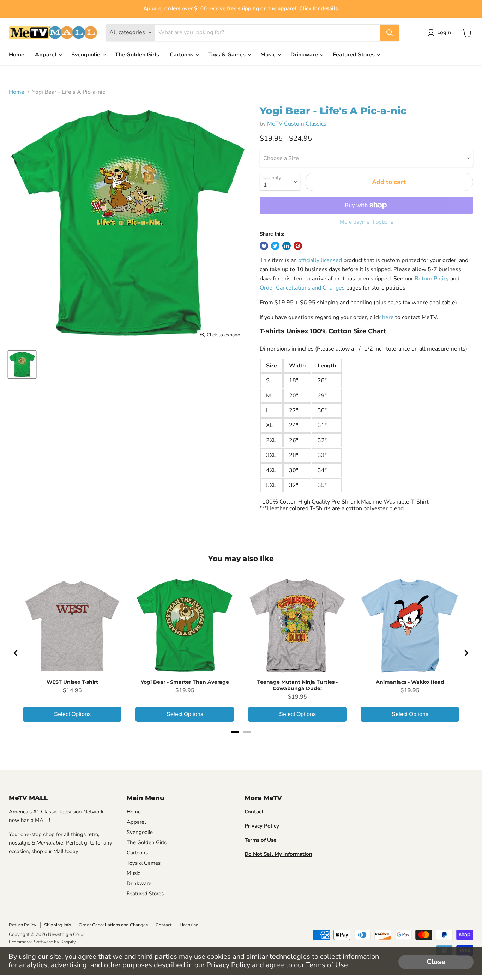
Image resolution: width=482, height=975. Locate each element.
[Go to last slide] (16, 653)
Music (268, 55)
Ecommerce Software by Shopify (42, 942)
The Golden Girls (137, 55)
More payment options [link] (366, 222)
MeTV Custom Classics (296, 124)
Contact (164, 925)
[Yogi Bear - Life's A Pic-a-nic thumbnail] (22, 364)
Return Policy (432, 278)
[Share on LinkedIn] (286, 246)
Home (16, 55)
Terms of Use (327, 965)
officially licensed (320, 260)
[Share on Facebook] (264, 246)
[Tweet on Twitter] (275, 246)
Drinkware (304, 55)
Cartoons (182, 55)
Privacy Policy (228, 965)
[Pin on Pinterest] (298, 246)
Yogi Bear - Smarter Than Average (185, 682)
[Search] (389, 33)
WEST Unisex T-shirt (72, 682)
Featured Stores (354, 55)
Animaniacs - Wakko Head (410, 682)
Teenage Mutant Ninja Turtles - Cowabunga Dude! (297, 685)
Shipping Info (57, 925)
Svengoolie (86, 55)
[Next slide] (466, 653)
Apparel (46, 55)
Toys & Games (227, 55)
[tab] (235, 732)
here (388, 317)
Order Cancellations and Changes (302, 288)
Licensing (189, 925)
